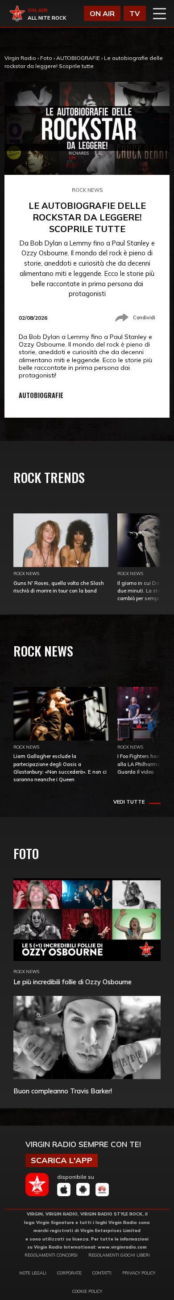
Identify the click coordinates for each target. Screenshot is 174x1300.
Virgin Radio (20, 58)
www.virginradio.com (122, 1246)
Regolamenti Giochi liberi (119, 1255)
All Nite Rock (47, 18)
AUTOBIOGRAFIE (78, 58)
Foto (46, 58)
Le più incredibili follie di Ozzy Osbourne (72, 982)
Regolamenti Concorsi (51, 1255)
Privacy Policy (138, 1272)
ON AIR (102, 13)
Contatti (102, 1272)
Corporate (69, 1272)
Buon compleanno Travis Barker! (62, 1091)
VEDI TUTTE (129, 802)
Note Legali (32, 1272)
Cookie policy (87, 1291)
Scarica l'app (61, 1160)
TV (134, 13)
